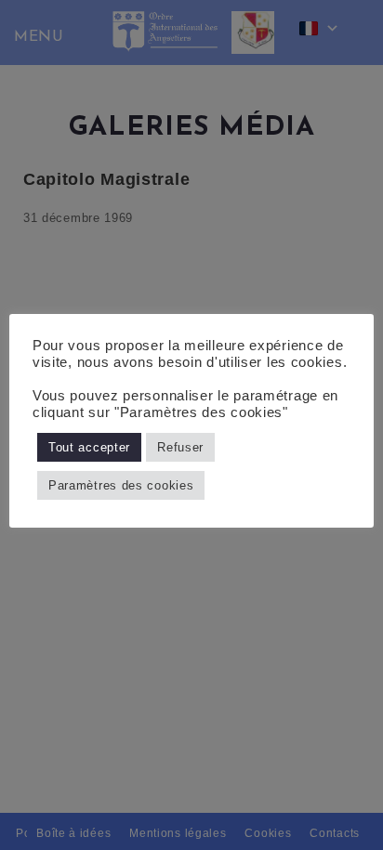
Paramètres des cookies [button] (120, 485)
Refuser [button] (180, 447)
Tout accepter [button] (89, 447)
